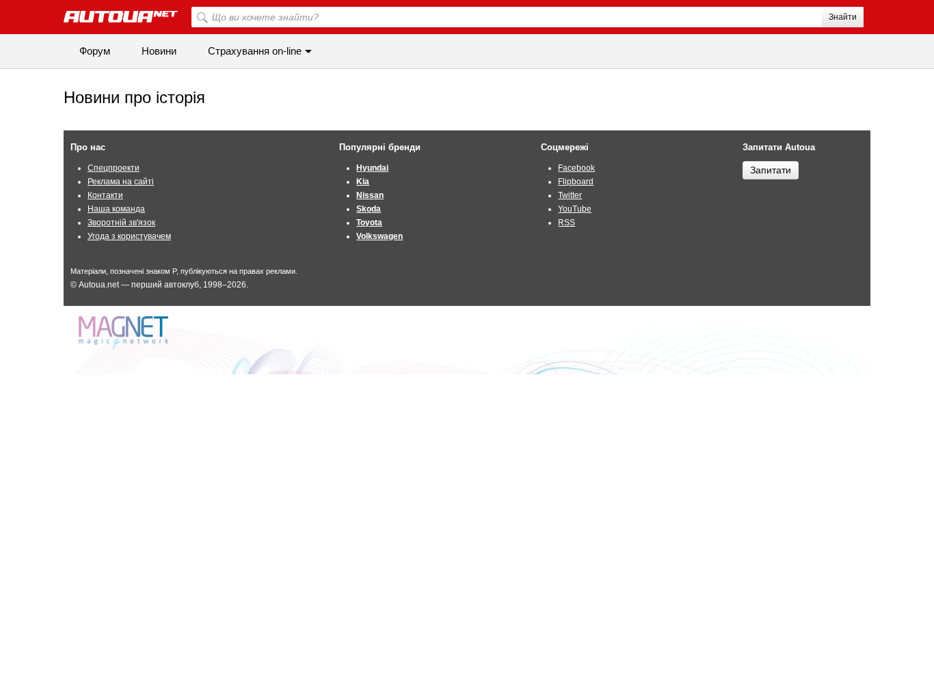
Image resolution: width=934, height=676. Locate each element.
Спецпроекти (113, 168)
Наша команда (116, 209)
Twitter (570, 195)
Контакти (105, 195)
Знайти (843, 17)
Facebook (576, 168)
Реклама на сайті (121, 181)
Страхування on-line (255, 51)
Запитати (770, 170)
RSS (566, 222)
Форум (94, 51)
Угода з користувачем (129, 236)
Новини (159, 51)
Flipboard (575, 181)
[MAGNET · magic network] (125, 333)
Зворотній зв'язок (121, 222)
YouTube (574, 209)
